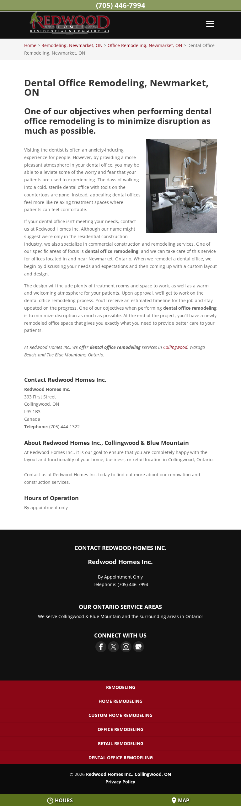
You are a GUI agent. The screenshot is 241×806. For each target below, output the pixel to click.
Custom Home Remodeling (120, 715)
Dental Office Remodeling (120, 758)
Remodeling (120, 687)
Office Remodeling (120, 729)
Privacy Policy (120, 782)
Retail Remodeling (120, 743)
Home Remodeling (120, 701)
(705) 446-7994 (120, 5)
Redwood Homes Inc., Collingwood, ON (128, 774)
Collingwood (175, 347)
